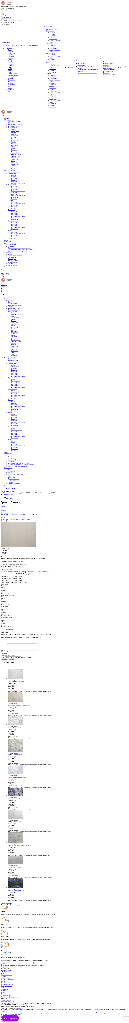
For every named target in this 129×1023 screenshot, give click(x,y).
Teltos (13, 165)
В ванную (14, 176)
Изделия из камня (9, 170)
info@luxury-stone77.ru (7, 22)
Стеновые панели (13, 221)
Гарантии (10, 263)
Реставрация (11, 246)
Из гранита (14, 205)
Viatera (13, 167)
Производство (12, 259)
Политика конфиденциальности (10, 997)
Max (2, 16)
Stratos (13, 161)
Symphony (14, 162)
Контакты (7, 267)
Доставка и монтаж (13, 260)
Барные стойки (12, 192)
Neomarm (14, 150)
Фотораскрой (12, 244)
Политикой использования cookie (11, 1014)
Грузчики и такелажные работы (17, 251)
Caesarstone (14, 135)
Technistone (14, 164)
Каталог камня (5, 971)
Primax (13, 151)
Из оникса (14, 199)
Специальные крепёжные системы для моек (21, 249)
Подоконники (12, 184)
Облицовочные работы (8, 979)
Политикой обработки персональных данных (109, 1013)
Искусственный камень (15, 124)
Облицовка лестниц (7, 986)
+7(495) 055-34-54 (6, 18)
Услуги (6, 243)
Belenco (13, 134)
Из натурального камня (18, 183)
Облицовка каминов (7, 984)
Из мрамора (14, 197)
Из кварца (14, 180)
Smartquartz (14, 159)
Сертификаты (12, 257)
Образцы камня (9, 120)
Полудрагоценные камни (17, 519)
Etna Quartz (14, 140)
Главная (6, 118)
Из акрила (14, 178)
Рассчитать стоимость (14, 172)
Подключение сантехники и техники (19, 248)
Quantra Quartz (15, 153)
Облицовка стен (5, 981)
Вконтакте (9, 498)
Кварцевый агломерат (14, 121)
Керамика (11, 123)
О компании (8, 252)
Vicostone (14, 169)
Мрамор (7, 519)
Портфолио (7, 241)
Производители (13, 127)
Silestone (13, 157)
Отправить (4, 967)
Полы (10, 230)
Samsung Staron (15, 156)
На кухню (14, 175)
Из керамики (15, 181)
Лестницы (11, 210)
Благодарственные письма (16, 255)
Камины (10, 200)
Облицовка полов (6, 982)
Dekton (13, 139)
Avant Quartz (15, 131)
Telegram (3, 13)
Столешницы (12, 173)
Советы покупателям (14, 265)
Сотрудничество (13, 262)
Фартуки (3, 987)
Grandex (13, 142)
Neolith (13, 148)
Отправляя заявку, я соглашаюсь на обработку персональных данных (23, 965)
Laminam (13, 143)
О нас (2, 994)
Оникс (3, 519)
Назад (9, 302)
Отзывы (10, 254)
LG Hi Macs (14, 145)
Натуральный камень (14, 126)
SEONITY (21, 1008)
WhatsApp (4, 15)
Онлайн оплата (5, 978)
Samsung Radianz (16, 154)
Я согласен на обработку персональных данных (17, 657)
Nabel (13, 146)
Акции (6, 240)
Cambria (13, 137)
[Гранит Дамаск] (18, 547)
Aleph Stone (14, 132)
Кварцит (27, 519)
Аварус (13, 129)
